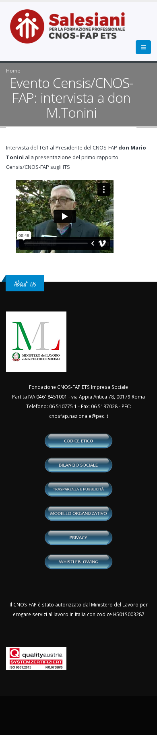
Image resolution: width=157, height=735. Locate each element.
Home (13, 70)
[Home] (72, 30)
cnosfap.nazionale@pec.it (78, 416)
